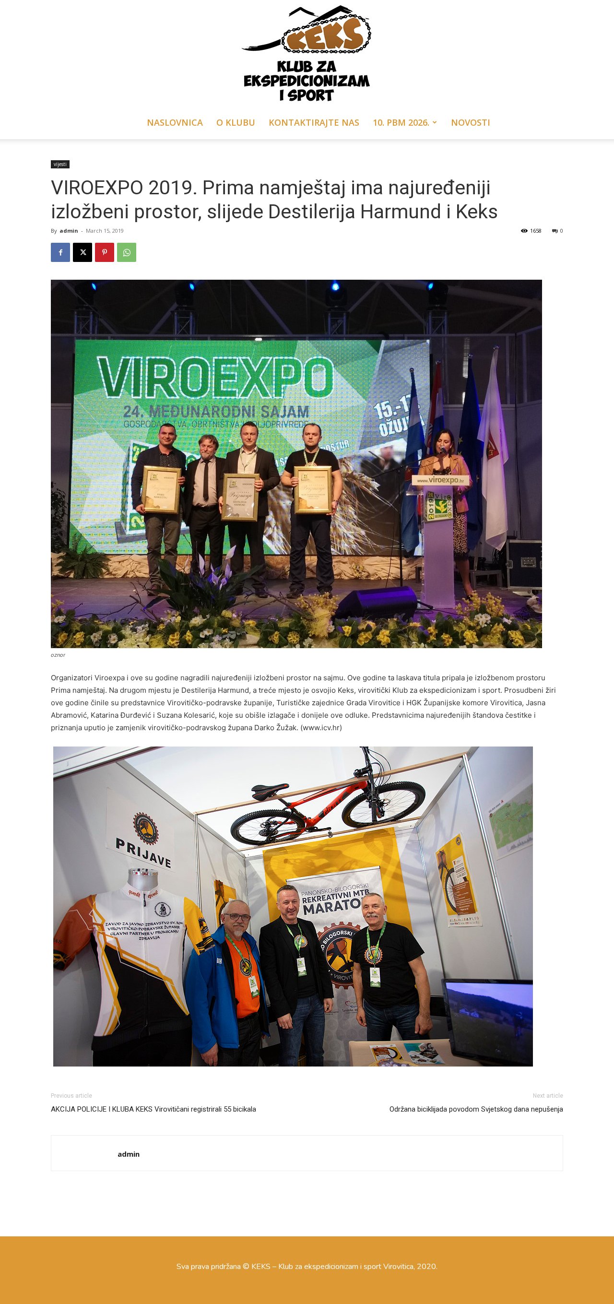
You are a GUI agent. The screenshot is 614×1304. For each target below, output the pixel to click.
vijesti (60, 164)
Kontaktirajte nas (314, 122)
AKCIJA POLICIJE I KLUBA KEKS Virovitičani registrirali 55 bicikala (153, 1109)
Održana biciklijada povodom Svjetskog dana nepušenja (476, 1109)
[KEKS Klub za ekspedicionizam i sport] (307, 53)
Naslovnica (175, 122)
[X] (82, 252)
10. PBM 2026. (401, 122)
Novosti (470, 122)
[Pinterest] (104, 252)
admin (68, 230)
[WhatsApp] (126, 252)
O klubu (235, 122)
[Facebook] (60, 252)
